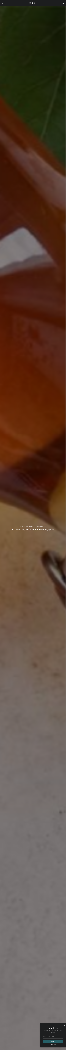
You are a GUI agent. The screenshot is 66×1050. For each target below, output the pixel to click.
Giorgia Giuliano (24, 526)
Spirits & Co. (32, 526)
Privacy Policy (53, 1044)
